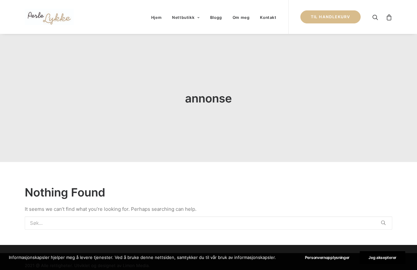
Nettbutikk (183, 17)
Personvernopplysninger (327, 257)
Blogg (216, 17)
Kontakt (268, 17)
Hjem (156, 17)
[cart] (387, 17)
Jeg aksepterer (382, 257)
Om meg (241, 17)
